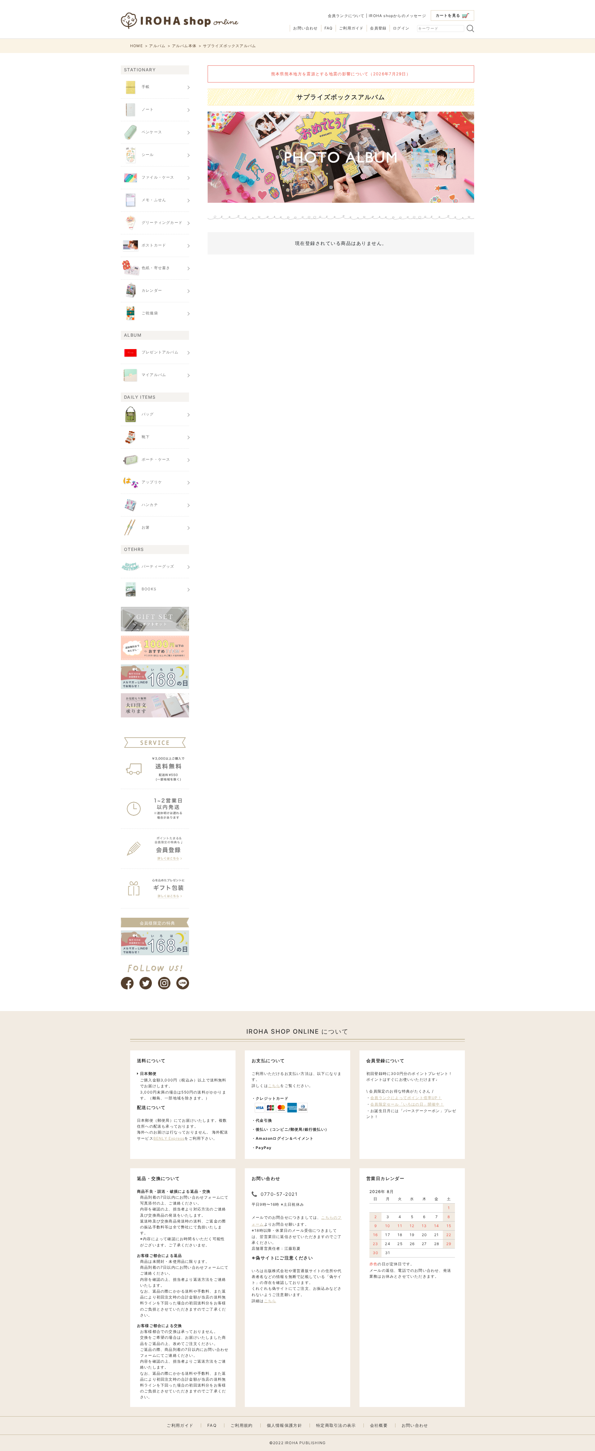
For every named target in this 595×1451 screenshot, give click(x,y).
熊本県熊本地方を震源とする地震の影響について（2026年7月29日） (341, 73)
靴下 (146, 436)
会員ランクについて (346, 15)
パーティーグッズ (158, 566)
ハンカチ (150, 504)
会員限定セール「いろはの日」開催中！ (407, 1104)
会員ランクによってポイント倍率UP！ (406, 1097)
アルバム (157, 45)
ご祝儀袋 (150, 313)
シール (148, 154)
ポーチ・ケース (156, 459)
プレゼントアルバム (160, 352)
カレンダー (152, 290)
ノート (148, 109)
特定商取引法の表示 (336, 1425)
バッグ (148, 414)
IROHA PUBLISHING (305, 1442)
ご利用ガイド (351, 28)
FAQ (328, 28)
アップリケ (152, 482)
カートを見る (448, 15)
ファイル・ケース (158, 177)
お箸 (146, 527)
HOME (136, 45)
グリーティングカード (162, 222)
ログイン (401, 28)
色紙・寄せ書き (156, 267)
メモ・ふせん (154, 199)
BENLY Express (169, 1138)
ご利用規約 (242, 1425)
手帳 (146, 86)
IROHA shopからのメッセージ (397, 15)
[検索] (470, 28)
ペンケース (152, 132)
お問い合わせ (305, 28)
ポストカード (154, 245)
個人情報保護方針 (284, 1425)
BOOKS (149, 589)
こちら (274, 1085)
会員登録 (378, 28)
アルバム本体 (184, 45)
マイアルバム (154, 375)
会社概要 (379, 1425)
